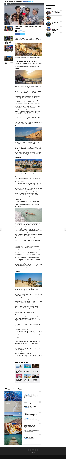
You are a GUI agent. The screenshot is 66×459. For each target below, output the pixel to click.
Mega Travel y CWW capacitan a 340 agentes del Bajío (8, 62)
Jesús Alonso (27, 394)
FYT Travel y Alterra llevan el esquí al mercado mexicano (8, 33)
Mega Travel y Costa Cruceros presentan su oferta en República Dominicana (8, 52)
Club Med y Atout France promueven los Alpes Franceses (8, 42)
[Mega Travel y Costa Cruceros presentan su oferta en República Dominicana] (8, 50)
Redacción (20, 30)
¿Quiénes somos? (33, 452)
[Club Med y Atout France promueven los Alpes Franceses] (8, 40)
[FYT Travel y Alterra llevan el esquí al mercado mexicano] (8, 31)
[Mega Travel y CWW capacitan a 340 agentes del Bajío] (8, 60)
